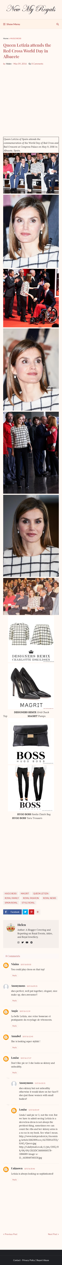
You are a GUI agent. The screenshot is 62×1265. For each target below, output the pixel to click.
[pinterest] (31, 942)
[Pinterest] (31, 911)
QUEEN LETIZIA (40, 893)
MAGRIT (25, 893)
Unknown (17, 1168)
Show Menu (13, 24)
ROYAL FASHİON (31, 898)
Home (5, 38)
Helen (21, 925)
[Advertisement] (31, 101)
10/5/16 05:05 (26, 964)
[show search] (57, 24)
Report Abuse (43, 1260)
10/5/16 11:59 (25, 1011)
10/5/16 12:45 (27, 1036)
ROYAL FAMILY (12, 898)
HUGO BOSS (15, 38)
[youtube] (27, 942)
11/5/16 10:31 (40, 1083)
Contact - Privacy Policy (24, 1260)
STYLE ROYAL (28, 902)
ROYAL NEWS (49, 898)
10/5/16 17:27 (26, 1058)
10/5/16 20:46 (29, 1169)
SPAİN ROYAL (11, 902)
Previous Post (11, 1234)
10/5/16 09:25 (32, 986)
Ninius (15, 964)
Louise (15, 1057)
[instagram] (18, 942)
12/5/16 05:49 (33, 1110)
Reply (14, 975)
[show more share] (37, 911)
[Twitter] (25, 911)
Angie (14, 1011)
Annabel (16, 1036)
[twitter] (22, 942)
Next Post (52, 1234)
